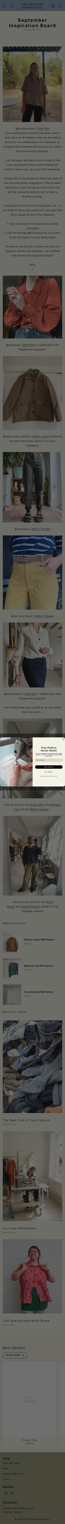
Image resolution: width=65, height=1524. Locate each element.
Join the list (48, 767)
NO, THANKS (49, 772)
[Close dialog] (63, 739)
